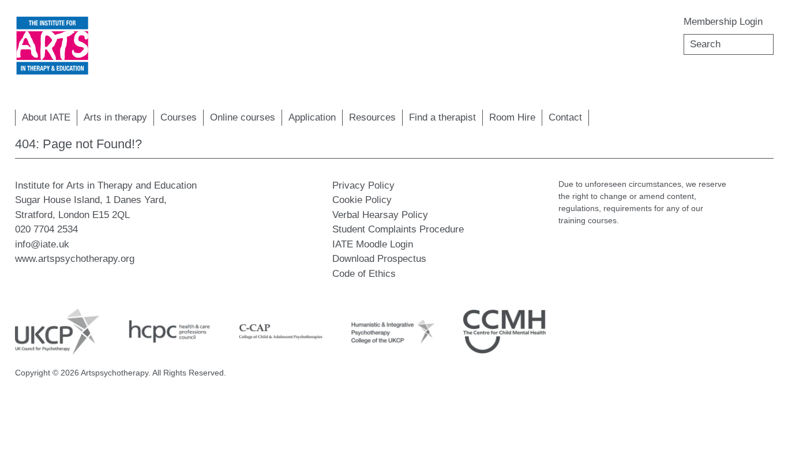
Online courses (242, 117)
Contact (565, 117)
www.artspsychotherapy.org (74, 258)
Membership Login (723, 21)
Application (312, 117)
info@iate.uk (42, 244)
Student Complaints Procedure (398, 229)
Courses (178, 117)
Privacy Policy (363, 185)
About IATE (46, 117)
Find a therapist (442, 117)
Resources (372, 117)
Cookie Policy (362, 199)
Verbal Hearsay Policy (380, 214)
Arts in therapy (115, 117)
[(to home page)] (52, 46)
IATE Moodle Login (372, 244)
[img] (52, 46)
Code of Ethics (364, 273)
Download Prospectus (379, 258)
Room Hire (512, 117)
